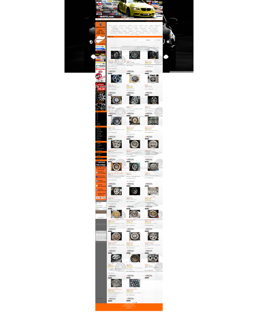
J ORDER (124, 19)
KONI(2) (121, 28)
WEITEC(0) (154, 32)
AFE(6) (132, 34)
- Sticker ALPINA (99, 136)
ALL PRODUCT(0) (128, 28)
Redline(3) (137, 34)
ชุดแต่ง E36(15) (158, 25)
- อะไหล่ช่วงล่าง (99, 145)
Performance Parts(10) (154, 31)
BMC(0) (140, 27)
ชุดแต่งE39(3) (141, 32)
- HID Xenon (98, 138)
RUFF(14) (137, 29)
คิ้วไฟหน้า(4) (127, 32)
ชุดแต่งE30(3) (138, 31)
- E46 (97, 116)
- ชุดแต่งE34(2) (134, 32)
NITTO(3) (136, 25)
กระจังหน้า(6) (120, 32)
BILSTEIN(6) (150, 27)
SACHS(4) (141, 25)
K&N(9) (149, 28)
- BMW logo (98, 128)
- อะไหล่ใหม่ (98, 143)
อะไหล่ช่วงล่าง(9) (144, 29)
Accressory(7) (124, 29)
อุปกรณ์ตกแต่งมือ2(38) (115, 29)
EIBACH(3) (121, 27)
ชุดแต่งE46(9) (145, 31)
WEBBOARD (138, 19)
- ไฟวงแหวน (98, 140)
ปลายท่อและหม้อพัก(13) (153, 29)
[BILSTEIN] (101, 46)
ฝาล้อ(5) (151, 25)
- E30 (97, 113)
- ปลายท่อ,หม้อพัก (99, 131)
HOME (98, 19)
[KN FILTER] (101, 60)
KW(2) (145, 27)
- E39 (97, 121)
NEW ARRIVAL (110, 19)
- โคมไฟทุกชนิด (99, 150)
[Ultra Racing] (101, 86)
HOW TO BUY (131, 19)
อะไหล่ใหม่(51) (114, 27)
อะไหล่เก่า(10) (131, 31)
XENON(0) (155, 28)
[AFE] (101, 76)
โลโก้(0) (109, 25)
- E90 (97, 118)
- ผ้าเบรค (98, 146)
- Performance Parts (99, 158)
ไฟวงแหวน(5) (127, 27)
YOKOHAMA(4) (143, 28)
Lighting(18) (130, 29)
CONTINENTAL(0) (122, 25)
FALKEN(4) (130, 25)
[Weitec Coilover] (101, 63)
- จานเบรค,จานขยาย (100, 148)
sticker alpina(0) (113, 32)
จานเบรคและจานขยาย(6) (116, 31)
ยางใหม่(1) (136, 28)
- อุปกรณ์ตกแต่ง (99, 153)
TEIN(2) (156, 27)
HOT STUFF (118, 19)
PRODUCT (103, 19)
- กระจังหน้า (98, 123)
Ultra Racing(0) (134, 27)
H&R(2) (146, 25)
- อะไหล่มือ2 (98, 155)
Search (158, 40)
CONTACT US (145, 19)
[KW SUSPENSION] (101, 57)
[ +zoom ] (116, 59)
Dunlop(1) (148, 32)
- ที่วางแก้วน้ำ (98, 133)
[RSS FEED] (162, 310)
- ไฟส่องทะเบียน (99, 135)
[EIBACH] (101, 83)
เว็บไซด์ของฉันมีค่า (100, 298)
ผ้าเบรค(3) (125, 31)
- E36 (97, 114)
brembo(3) (115, 25)
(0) (158, 32)
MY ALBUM (153, 19)
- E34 (97, 119)
